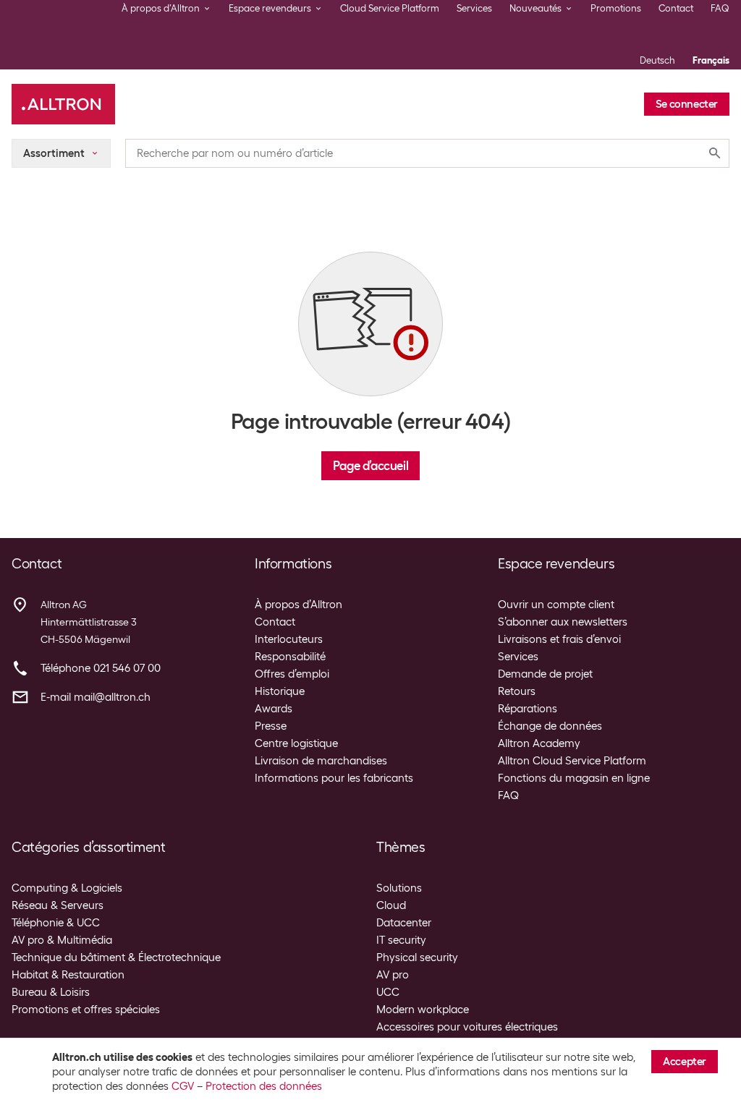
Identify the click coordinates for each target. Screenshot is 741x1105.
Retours (516, 691)
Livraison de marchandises (321, 760)
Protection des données (264, 1086)
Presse (271, 726)
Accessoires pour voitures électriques (467, 1026)
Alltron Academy (539, 743)
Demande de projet (545, 674)
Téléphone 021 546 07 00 (101, 668)
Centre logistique (296, 743)
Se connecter (687, 104)
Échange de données (550, 726)
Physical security (417, 957)
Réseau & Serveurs (57, 905)
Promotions (615, 8)
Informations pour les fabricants (334, 778)
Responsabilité (290, 656)
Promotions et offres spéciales (86, 1009)
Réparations (527, 708)
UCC (387, 992)
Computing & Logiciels (67, 888)
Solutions (399, 888)
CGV (183, 1086)
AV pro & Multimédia (62, 940)
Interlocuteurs (289, 639)
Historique (280, 691)
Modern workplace (422, 1009)
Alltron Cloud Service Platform (572, 760)
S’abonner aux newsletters (562, 621)
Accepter (684, 1061)
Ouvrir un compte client (556, 604)
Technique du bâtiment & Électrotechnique (116, 957)
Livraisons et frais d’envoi (559, 639)
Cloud (391, 905)
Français (711, 60)
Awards (273, 708)
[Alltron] (63, 104)
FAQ (720, 8)
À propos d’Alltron (298, 604)
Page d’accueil (370, 465)
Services (474, 8)
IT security (401, 940)
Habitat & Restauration (68, 974)
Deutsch (657, 60)
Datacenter (403, 922)
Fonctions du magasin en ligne (574, 778)
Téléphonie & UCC (56, 922)
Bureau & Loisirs (51, 992)
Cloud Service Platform (389, 8)
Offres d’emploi (292, 674)
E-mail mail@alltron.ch (96, 697)
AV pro (392, 974)
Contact (676, 8)
